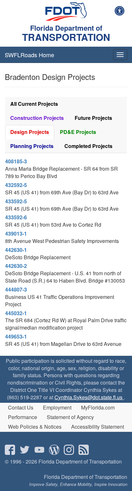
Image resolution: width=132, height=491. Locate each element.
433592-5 (16, 201)
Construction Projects (37, 117)
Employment (57, 407)
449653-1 (16, 336)
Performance (22, 417)
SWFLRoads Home (29, 55)
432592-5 (16, 185)
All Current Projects (34, 103)
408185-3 (16, 161)
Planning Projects (32, 146)
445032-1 (16, 313)
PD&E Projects (78, 132)
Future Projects (93, 117)
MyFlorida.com (98, 407)
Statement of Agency (70, 417)
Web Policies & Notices (35, 426)
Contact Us (20, 407)
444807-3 (16, 289)
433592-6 (16, 217)
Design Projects (29, 132)
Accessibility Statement (97, 426)
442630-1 (16, 249)
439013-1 (16, 233)
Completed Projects (88, 146)
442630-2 (16, 265)
